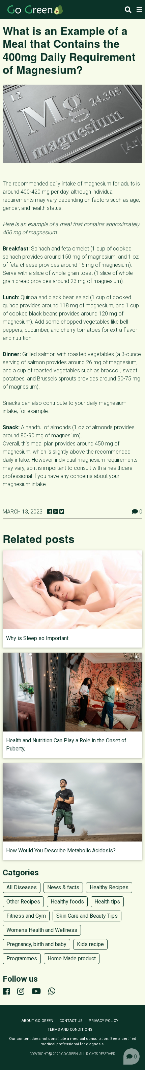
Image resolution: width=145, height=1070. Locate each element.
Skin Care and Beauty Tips (87, 916)
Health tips (107, 901)
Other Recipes (23, 901)
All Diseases (21, 887)
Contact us (71, 1021)
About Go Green (37, 1021)
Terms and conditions (70, 1029)
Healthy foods (67, 901)
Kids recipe (90, 944)
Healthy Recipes (109, 887)
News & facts (63, 887)
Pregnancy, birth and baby (36, 944)
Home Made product (72, 958)
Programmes (21, 958)
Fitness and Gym (26, 916)
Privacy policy (103, 1021)
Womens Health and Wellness (41, 930)
